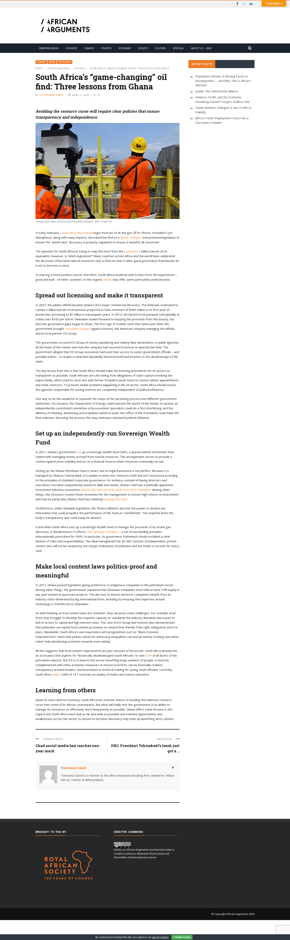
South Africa (65, 62)
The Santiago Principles (102, 532)
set (79, 452)
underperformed (115, 499)
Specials (178, 48)
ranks (56, 674)
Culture (160, 48)
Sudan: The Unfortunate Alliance (216, 91)
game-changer (131, 237)
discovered (85, 233)
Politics (106, 48)
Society (143, 48)
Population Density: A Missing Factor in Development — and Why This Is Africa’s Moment (223, 80)
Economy (125, 48)
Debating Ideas (49, 48)
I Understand (182, 937)
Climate (89, 48)
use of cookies (160, 937)
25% (149, 655)
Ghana (52, 62)
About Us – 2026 (201, 48)
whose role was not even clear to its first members (116, 490)
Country (71, 48)
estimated (131, 251)
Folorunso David (52, 95)
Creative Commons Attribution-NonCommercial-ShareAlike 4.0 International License (142, 855)
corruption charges (77, 329)
